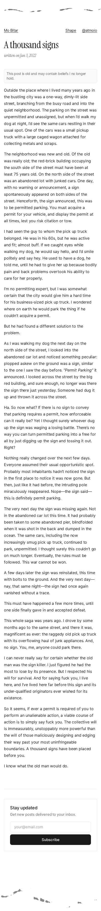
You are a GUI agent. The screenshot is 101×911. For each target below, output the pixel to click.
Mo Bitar (11, 30)
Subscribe (51, 839)
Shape (70, 30)
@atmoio (89, 30)
